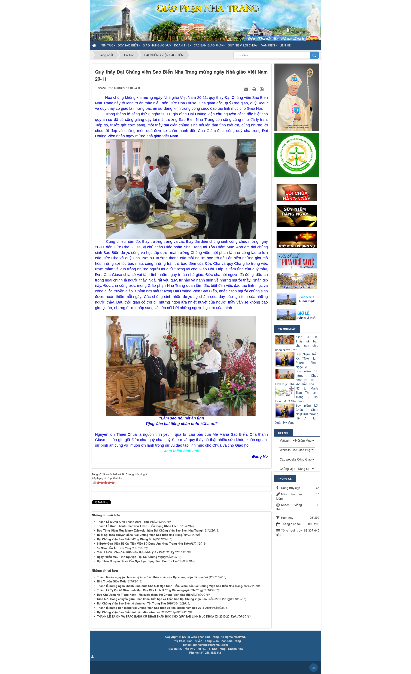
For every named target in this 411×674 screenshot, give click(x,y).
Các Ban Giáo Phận (209, 45)
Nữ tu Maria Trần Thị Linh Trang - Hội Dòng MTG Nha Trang (296, 394)
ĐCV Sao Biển (128, 45)
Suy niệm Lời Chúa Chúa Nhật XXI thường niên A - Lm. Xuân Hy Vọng (296, 414)
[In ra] (254, 89)
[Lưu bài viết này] (262, 89)
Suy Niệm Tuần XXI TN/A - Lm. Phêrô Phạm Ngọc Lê (307, 360)
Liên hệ (285, 45)
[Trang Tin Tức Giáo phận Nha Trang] (205, 20)
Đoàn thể (181, 45)
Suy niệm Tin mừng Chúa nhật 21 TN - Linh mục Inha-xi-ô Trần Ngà (296, 377)
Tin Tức (107, 45)
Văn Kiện (268, 45)
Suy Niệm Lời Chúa (242, 45)
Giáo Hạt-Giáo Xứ (156, 45)
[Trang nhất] (94, 45)
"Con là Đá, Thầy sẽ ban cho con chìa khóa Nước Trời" (296, 343)
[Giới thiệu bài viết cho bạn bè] (246, 89)
